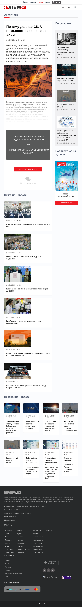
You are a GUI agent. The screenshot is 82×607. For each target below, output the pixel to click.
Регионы (20, 537)
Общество (20, 553)
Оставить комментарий (28, 169)
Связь (7, 576)
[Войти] (69, 7)
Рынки (7, 537)
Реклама (8, 567)
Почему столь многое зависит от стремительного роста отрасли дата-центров (28, 354)
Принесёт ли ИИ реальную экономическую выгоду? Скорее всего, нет (26, 387)
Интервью (8, 540)
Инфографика (38, 537)
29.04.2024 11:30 (13, 40)
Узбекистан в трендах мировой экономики (65, 79)
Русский (40, 2)
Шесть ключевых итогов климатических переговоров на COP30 (27, 290)
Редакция (8, 570)
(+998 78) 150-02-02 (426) (22, 513)
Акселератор (9, 553)
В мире (19, 530)
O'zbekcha (33, 2)
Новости (20, 540)
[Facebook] (53, 2)
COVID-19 (49, 530)
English (47, 2)
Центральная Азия (23, 549)
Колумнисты (9, 549)
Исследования (38, 540)
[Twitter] (59, 2)
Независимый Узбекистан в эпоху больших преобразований (70, 426)
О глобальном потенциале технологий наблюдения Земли (50, 426)
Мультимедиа (38, 546)
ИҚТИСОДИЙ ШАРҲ (66, 196)
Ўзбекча (25, 2)
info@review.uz (11, 517)
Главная (7, 560)
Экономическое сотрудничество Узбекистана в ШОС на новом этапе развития (12, 427)
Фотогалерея (37, 549)
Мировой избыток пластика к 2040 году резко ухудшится (24, 258)
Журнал (19, 533)
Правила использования (13, 573)
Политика (20, 546)
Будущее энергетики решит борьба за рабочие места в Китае (28, 225)
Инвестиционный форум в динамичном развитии (31, 425)
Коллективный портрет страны (66, 106)
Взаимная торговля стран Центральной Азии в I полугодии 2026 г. (69, 464)
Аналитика (8, 530)
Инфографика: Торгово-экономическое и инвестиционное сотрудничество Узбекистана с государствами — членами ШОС (50, 468)
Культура (36, 533)
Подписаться (66, 203)
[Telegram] (56, 2)
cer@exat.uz (10, 520)
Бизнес (7, 546)
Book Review (37, 543)
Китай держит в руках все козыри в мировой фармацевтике (23, 322)
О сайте (7, 564)
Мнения (7, 543)
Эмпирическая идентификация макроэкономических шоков (65, 50)
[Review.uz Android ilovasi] (51, 563)
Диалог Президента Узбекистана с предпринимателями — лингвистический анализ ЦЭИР (66, 135)
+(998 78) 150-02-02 (13, 510)
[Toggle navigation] (75, 7)
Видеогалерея (38, 553)
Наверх (41, 604)
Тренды (7, 533)
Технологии (37, 530)
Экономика (21, 543)
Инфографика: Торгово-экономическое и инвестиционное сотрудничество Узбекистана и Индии (31, 466)
